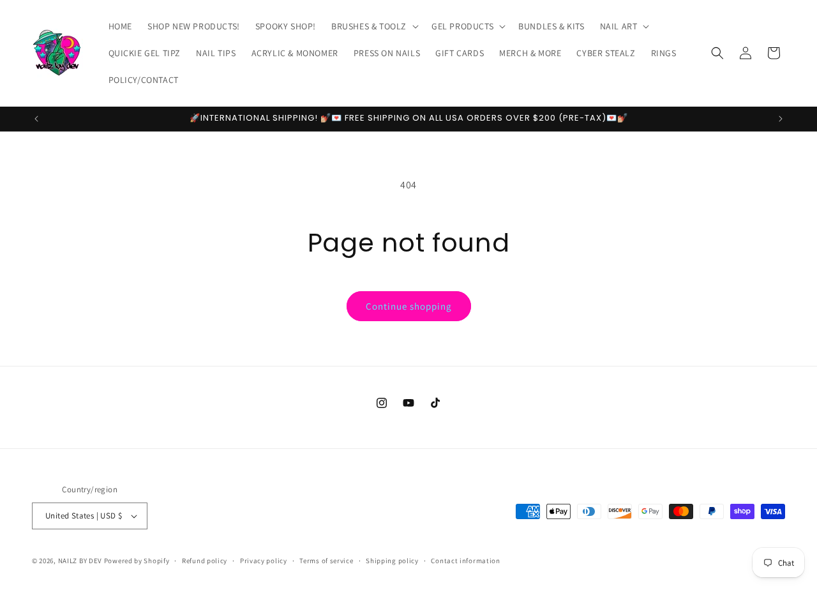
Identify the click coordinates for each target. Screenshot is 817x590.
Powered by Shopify (137, 560)
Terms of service (326, 560)
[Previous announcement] (36, 119)
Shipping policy (392, 560)
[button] (374, 26)
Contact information (465, 560)
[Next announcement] (781, 119)
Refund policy (204, 560)
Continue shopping (409, 306)
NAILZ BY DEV (80, 560)
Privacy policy (263, 560)
